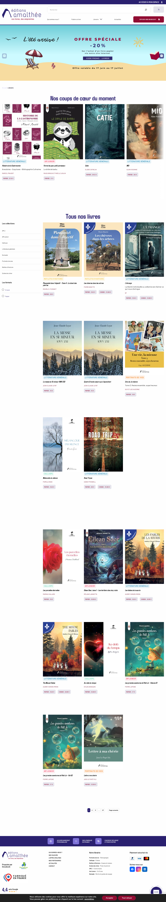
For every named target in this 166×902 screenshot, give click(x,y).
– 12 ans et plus (95, 868)
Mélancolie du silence (50, 478)
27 (103, 810)
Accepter (109, 898)
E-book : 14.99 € (105, 292)
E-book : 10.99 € (146, 298)
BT (126, 293)
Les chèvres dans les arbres (93, 283)
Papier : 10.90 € (90, 692)
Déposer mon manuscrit (148, 19)
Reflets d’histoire (7, 267)
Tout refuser (127, 898)
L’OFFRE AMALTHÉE (55, 858)
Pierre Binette (89, 287)
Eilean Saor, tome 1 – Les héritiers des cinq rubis (100, 590)
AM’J (3, 231)
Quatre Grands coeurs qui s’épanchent (97, 382)
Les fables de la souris (132, 590)
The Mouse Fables (49, 683)
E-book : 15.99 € (104, 487)
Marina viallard (49, 594)
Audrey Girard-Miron (132, 594)
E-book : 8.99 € (146, 599)
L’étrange (128, 283)
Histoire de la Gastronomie (11, 166)
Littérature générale (14, 161)
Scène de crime (7, 273)
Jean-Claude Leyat (50, 385)
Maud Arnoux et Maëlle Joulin (55, 173)
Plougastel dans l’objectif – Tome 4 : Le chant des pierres (60, 284)
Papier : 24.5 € (91, 174)
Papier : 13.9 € (131, 298)
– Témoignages (98, 858)
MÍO (128, 166)
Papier (7, 296)
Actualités (117, 19)
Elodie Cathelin (91, 169)
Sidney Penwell (90, 482)
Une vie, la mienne (131, 382)
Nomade (5, 255)
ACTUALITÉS (53, 863)
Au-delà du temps (90, 683)
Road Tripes (88, 478)
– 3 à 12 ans (96, 871)
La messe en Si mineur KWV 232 (54, 382)
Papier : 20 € (132, 174)
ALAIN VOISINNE (132, 169)
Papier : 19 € (48, 599)
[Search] (146, 10)
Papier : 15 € (48, 390)
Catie (86, 166)
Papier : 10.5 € (49, 487)
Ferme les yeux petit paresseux (54, 166)
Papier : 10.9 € (131, 599)
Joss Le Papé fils (90, 779)
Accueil (4, 88)
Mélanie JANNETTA (90, 594)
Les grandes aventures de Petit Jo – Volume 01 (141, 683)
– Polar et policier (99, 866)
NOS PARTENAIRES (55, 860)
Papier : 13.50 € (90, 784)
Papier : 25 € (89, 487)
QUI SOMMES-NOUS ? (55, 852)
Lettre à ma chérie (90, 775)
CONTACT (52, 866)
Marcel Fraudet (8, 173)
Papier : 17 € (130, 692)
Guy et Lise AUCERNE (132, 389)
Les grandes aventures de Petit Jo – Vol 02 (57, 775)
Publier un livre (76, 19)
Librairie (96, 19)
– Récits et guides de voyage (100, 874)
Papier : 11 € (49, 178)
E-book (7, 290)
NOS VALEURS (53, 855)
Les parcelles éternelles (51, 590)
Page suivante (113, 810)
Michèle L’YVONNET (49, 289)
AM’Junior (50, 161)
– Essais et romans (100, 863)
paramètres (89, 899)
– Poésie (94, 860)
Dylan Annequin (90, 687)
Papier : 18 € (130, 394)
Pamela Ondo (47, 482)
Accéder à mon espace (149, 2)
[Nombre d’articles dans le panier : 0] (158, 9)
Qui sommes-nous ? (53, 19)
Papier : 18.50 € (90, 599)
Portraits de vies (7, 261)
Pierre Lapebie (130, 687)
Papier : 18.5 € (90, 292)
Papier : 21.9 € (8, 178)
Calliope (5, 243)
